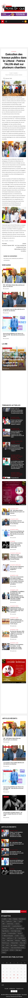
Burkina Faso (9, 921)
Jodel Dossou (10, 938)
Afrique (18, 440)
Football (16, 935)
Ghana (3, 938)
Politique (13, 442)
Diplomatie (13, 455)
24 (3, 977)
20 (14, 974)
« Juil (2, 985)
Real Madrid (21, 945)
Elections (20, 933)
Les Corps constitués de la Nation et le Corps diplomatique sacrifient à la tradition (20, 247)
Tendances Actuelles (15, 418)
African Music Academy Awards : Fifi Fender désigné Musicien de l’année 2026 (12, 814)
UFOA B (12, 950)
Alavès (10, 918)
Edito (21, 440)
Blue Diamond (22, 918)
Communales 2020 (6, 926)
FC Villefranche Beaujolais (7, 935)
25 (6, 977)
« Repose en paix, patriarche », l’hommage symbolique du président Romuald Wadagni (16, 557)
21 (17, 974)
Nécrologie (18, 553)
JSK (15, 938)
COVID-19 (11, 928)
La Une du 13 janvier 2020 (8, 244)
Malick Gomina (10, 940)
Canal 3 (20, 921)
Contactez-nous (19, 988)
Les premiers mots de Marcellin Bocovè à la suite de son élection (17, 522)
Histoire (20, 455)
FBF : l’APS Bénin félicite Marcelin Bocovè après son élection (17, 512)
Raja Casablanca (14, 945)
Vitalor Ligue (18, 950)
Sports (10, 269)
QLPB (7, 945)
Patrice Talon (22, 942)
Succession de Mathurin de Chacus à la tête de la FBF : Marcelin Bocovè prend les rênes (14, 335)
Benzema (15, 918)
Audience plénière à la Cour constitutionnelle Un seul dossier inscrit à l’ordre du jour (16, 621)
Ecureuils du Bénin (12, 933)
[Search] (23, 21)
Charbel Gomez (10, 923)
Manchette (11, 240)
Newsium (13, 996)
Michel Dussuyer (5, 942)
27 (14, 977)
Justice (19, 457)
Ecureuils (4, 933)
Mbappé (23, 940)
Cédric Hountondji (20, 928)
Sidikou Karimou (5, 947)
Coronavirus (4, 928)
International (14, 457)
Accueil (6, 988)
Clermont (17, 923)
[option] (14, 359)
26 (10, 977)
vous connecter (12, 258)
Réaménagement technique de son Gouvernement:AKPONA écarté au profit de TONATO (17, 447)
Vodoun (3, 952)
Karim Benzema (21, 938)
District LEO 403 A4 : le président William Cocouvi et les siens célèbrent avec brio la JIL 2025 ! (17, 433)
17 (3, 974)
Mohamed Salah (14, 942)
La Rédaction (12, 988)
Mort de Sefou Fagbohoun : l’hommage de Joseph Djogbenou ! (17, 568)
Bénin (15, 921)
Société (20, 474)
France (22, 935)
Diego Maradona (5, 930)
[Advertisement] (14, 35)
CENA (3, 923)
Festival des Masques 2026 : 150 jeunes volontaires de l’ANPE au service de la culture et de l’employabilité (17, 634)
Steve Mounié (5, 950)
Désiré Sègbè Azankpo (16, 930)
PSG (3, 945)
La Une (10, 348)
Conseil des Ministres (16, 926)
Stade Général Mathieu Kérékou (18, 947)
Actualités (13, 51)
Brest (3, 921)
